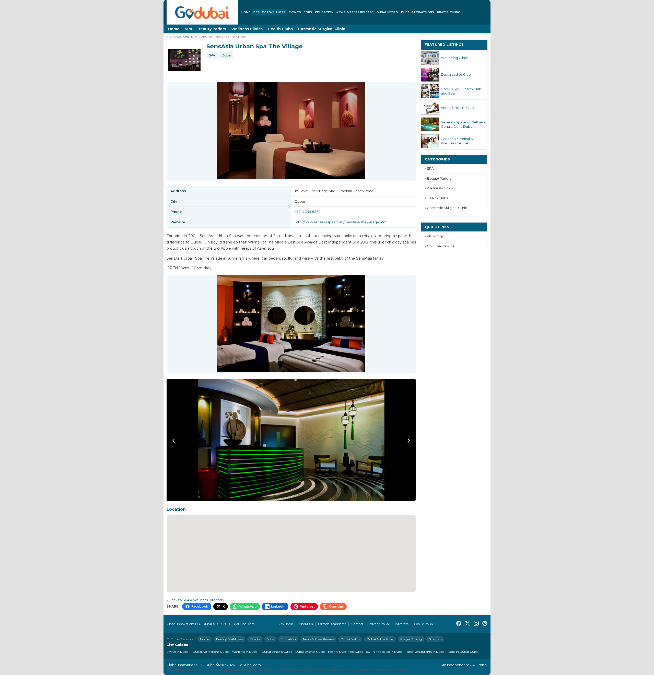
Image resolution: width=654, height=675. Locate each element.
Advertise (401, 624)
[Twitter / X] (467, 624)
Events (295, 12)
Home (245, 12)
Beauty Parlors (211, 29)
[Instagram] (476, 624)
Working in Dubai (245, 652)
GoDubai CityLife (441, 246)
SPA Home (286, 624)
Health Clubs (280, 29)
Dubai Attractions (417, 12)
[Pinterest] (484, 624)
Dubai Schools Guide (277, 652)
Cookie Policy (424, 624)
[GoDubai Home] (202, 12)
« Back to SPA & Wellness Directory (195, 600)
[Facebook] (458, 624)
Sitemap (435, 639)
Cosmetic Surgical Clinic (321, 29)
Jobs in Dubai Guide (463, 652)
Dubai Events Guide (310, 652)
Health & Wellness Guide (345, 652)
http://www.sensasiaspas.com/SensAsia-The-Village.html (341, 222)
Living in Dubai (178, 652)
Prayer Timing (448, 12)
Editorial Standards (332, 624)
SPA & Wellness (178, 37)
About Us (306, 624)
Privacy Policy (379, 624)
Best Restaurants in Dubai (426, 652)
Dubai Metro (387, 12)
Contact (357, 624)
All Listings (435, 236)
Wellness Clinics (247, 29)
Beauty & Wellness (269, 12)
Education (324, 12)
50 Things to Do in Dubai (384, 652)
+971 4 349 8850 (308, 212)
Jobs (308, 12)
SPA (188, 29)
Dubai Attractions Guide (211, 652)
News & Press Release (354, 12)
